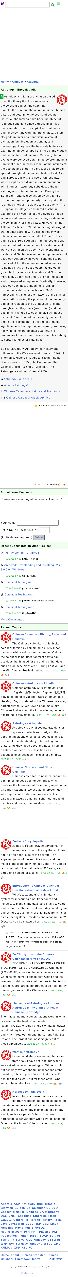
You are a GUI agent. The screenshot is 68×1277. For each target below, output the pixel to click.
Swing (5, 1239)
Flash (52, 1215)
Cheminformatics (13, 1211)
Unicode (40, 1239)
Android (6, 1204)
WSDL (48, 1243)
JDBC (30, 1223)
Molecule (7, 1227)
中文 (59, 1259)
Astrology (28, 1204)
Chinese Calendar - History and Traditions (32, 391)
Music (29, 1227)
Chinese (18, 81)
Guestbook (23, 1259)
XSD (17, 1247)
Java (4, 1223)
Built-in (20, 1207)
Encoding (25, 1215)
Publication (9, 1235)
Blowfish (7, 1207)
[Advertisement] (34, 43)
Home (5, 81)
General (18, 1219)
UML (29, 1239)
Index (36, 1259)
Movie (19, 1227)
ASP (17, 1204)
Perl (27, 1231)
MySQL (40, 1227)
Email (12, 1215)
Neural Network (11, 1231)
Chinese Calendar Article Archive (28, 397)
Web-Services (18, 1243)
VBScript (54, 1239)
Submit (38, 537)
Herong (35, 1219)
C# (28, 1207)
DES (4, 1215)
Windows (36, 1243)
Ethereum (40, 1215)
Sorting (55, 1235)
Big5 (40, 1204)
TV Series (18, 1239)
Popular (39, 1255)
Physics (44, 1231)
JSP (38, 1223)
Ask (52, 1259)
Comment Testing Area (19, 582)
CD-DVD (52, 1207)
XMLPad (6, 1247)
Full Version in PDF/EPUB (21, 552)
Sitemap (26, 1255)
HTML (58, 1219)
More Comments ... (13, 619)
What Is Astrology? (16, 385)
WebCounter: (27, 1273)
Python (23, 1235)
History (47, 1219)
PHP (34, 1231)
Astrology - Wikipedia (18, 379)
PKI (54, 1231)
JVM (46, 1223)
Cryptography (49, 1211)
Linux (54, 1223)
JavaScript (16, 1223)
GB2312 (6, 1219)
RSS (45, 1259)
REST (34, 1235)
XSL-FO (27, 1247)
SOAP (44, 1235)
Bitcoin (50, 1204)
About (15, 1255)
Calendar (33, 81)
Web (4, 1243)
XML (57, 1243)
